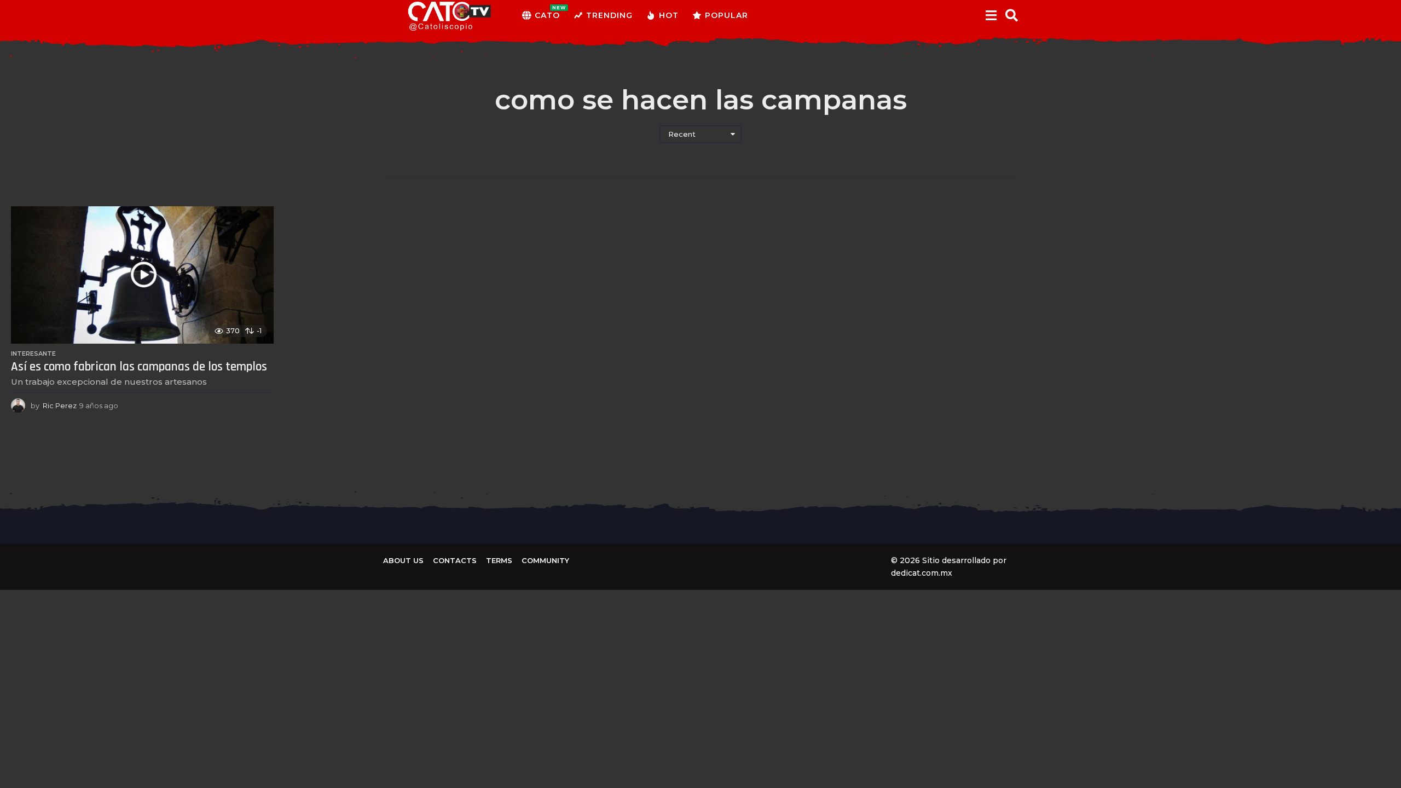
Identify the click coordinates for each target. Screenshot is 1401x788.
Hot (669, 15)
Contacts (455, 560)
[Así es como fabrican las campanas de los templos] (142, 275)
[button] (991, 15)
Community (545, 560)
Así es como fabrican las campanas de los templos (139, 367)
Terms (499, 560)
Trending (609, 15)
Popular (726, 15)
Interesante (33, 353)
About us (403, 560)
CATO (547, 12)
